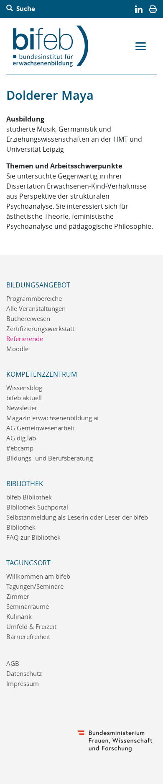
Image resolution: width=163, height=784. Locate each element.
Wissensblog (24, 388)
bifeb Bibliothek (29, 497)
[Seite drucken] (153, 9)
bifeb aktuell (24, 398)
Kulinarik (19, 617)
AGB (12, 664)
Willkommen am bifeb (38, 576)
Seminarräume (27, 607)
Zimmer (17, 596)
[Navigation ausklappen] (140, 46)
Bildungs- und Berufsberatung (49, 458)
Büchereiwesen (28, 319)
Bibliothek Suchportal (37, 507)
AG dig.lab (21, 438)
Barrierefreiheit (28, 637)
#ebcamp (19, 448)
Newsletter (21, 408)
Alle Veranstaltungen (36, 309)
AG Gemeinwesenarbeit (40, 428)
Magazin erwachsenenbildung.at (52, 418)
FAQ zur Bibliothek (33, 537)
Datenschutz (24, 674)
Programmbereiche (34, 299)
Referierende (24, 339)
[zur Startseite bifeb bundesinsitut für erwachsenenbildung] (54, 46)
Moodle (17, 349)
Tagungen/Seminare (35, 586)
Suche (25, 9)
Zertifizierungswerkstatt (40, 329)
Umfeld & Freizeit (31, 627)
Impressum (22, 684)
